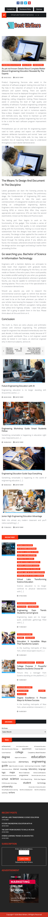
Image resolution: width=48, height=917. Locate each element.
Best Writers (28, 862)
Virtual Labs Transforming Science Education (31, 580)
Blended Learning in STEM (28, 552)
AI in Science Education (27, 549)
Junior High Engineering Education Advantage (22, 516)
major (12, 772)
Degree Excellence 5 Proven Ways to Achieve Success (31, 699)
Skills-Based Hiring (26, 779)
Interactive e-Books (25, 559)
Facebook (18, 3)
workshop (5, 793)
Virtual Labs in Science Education (31, 572)
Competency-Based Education (37, 753)
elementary (24, 761)
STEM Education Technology (29, 569)
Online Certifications (39, 773)
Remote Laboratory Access (28, 566)
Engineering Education (11, 65)
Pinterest (29, 3)
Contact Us (10, 9)
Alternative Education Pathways (10, 749)
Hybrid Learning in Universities (32, 766)
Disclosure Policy (25, 9)
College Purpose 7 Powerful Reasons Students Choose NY (31, 667)
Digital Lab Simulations (27, 555)
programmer (23, 775)
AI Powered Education (40, 746)
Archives (5, 728)
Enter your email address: (24, 848)
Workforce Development (26, 790)
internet (16, 769)
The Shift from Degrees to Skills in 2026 (18, 829)
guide (5, 765)
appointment (26, 749)
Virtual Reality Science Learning (30, 576)
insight (43, 766)
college (40, 663)
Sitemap (39, 9)
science (14, 779)
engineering (38, 65)
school (5, 779)
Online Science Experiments (28, 562)
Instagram (21, 3)
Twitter (25, 3)
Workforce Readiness (40, 790)
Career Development (40, 749)
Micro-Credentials (24, 773)
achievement (23, 691)
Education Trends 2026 (8, 762)
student (27, 783)
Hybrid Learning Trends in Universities (17, 835)
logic (4, 772)
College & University (26, 663)
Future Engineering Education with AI (18, 386)
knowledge (23, 769)
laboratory (33, 769)
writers (12, 792)
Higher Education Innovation (16, 766)
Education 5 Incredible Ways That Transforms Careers (31, 642)
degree (20, 638)
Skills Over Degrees (40, 779)
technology (41, 783)
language (42, 769)
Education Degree (25, 634)
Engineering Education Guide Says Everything (22, 473)
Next (38, 15)
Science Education (25, 545)
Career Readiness (6, 753)
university (7, 786)
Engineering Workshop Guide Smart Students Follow (24, 430)
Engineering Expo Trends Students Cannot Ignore (31, 611)
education (27, 65)
